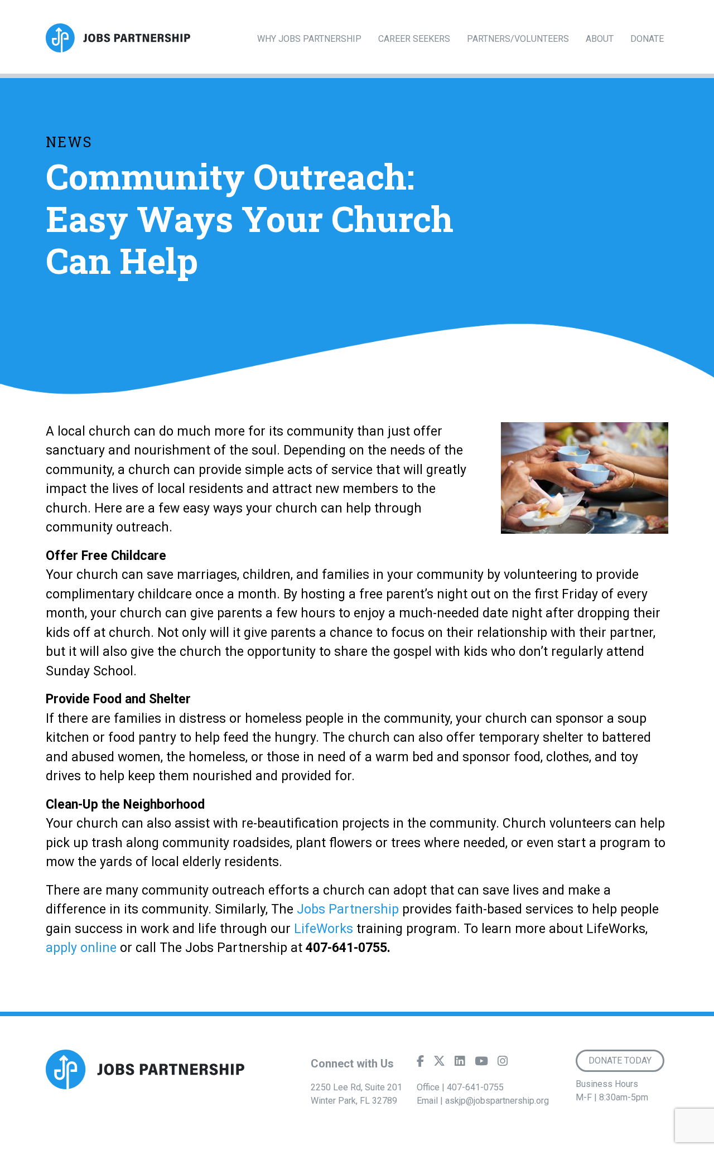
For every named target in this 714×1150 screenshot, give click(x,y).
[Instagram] (503, 1063)
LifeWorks (323, 928)
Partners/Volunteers (518, 38)
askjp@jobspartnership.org (497, 1100)
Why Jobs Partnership (309, 38)
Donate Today (620, 1060)
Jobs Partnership (346, 909)
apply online (81, 947)
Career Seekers (414, 38)
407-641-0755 (475, 1087)
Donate (647, 38)
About (600, 38)
